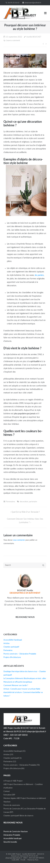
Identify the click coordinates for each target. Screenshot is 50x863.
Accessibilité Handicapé (12, 640)
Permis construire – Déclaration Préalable (19, 654)
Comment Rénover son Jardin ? (15, 685)
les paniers (39, 275)
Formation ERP (9, 795)
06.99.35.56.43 (13, 2)
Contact (6, 791)
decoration (24, 502)
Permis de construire (11, 805)
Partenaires (10, 502)
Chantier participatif (11, 647)
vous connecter (19, 540)
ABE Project (16, 854)
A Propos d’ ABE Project (12, 781)
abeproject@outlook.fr (33, 2)
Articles (6, 643)
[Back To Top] (43, 856)
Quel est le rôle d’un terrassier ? (26, 512)
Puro (36, 860)
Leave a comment (13, 40)
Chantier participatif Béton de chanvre (18, 816)
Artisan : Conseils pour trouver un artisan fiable (21, 689)
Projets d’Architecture (12, 657)
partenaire (33, 502)
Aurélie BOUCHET (33, 37)
